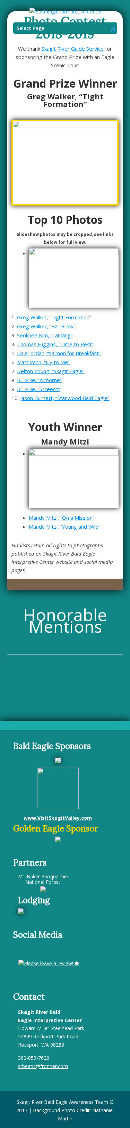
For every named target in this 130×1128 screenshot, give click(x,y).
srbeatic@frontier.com (43, 1066)
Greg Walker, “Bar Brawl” (46, 326)
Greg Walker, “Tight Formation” (54, 317)
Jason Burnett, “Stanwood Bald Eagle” (64, 398)
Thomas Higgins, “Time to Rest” (55, 344)
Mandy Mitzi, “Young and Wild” (64, 526)
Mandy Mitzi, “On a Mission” (61, 517)
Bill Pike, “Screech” (38, 389)
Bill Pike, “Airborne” (39, 380)
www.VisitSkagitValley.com (58, 818)
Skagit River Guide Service (73, 48)
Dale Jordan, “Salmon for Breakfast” (59, 353)
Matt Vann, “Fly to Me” (43, 362)
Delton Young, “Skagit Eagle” (50, 371)
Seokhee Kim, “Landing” (44, 335)
